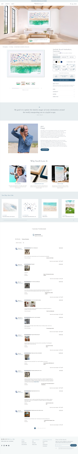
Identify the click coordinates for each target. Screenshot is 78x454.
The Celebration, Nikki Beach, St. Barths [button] (49, 364)
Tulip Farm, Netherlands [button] (50, 311)
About (23, 439)
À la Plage (11, 46)
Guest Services (35, 439)
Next (41, 88)
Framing (23, 441)
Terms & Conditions (47, 439)
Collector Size (24, 442)
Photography (5, 46)
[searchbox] (18, 243)
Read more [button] (36, 381)
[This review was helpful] (59, 261)
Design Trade (34, 444)
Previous (9, 88)
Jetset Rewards (24, 444)
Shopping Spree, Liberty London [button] (49, 293)
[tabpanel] (39, 339)
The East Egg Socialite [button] (50, 328)
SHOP (2, 3)
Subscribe (73, 445)
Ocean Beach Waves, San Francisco (9, 216)
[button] (70, 4)
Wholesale (34, 442)
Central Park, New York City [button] (49, 404)
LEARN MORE (45, 149)
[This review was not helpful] (61, 261)
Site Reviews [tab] (17, 239)
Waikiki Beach (45, 216)
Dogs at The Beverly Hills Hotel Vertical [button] (49, 275)
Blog (43, 442)
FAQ (33, 441)
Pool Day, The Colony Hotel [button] (49, 346)
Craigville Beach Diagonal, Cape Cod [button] (49, 421)
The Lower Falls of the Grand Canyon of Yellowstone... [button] (47, 384)
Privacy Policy (45, 441)
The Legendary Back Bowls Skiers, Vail (29, 216)
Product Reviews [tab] (25, 239)
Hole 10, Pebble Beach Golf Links (68, 216)
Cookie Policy (45, 444)
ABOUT (12, 3)
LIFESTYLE (7, 3)
